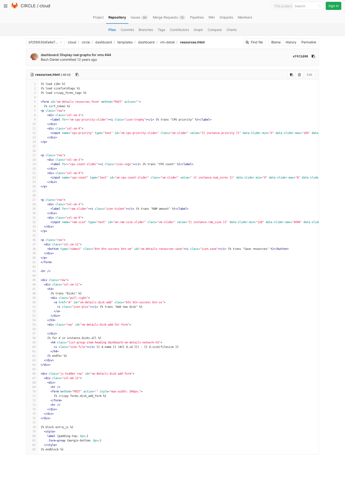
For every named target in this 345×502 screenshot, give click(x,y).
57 (34, 333)
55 (34, 324)
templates (125, 42)
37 (34, 244)
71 (34, 396)
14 (34, 142)
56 (34, 329)
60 (34, 347)
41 (34, 262)
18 (34, 159)
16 (34, 150)
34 (34, 231)
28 (34, 204)
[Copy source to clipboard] (292, 74)
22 (34, 177)
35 (34, 235)
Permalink (308, 42)
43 (34, 271)
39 (34, 253)
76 (34, 418)
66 (34, 373)
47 (34, 289)
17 (34, 155)
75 (34, 413)
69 (34, 387)
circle (86, 42)
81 (34, 440)
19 (34, 164)
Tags (161, 30)
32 (34, 222)
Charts (231, 30)
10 (34, 124)
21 (34, 173)
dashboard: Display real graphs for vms (73, 55)
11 (34, 128)
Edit (309, 74)
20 (34, 168)
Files (112, 30)
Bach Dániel (50, 59)
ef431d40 (300, 56)
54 (34, 320)
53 (34, 315)
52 (34, 311)
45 (34, 280)
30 (34, 213)
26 (34, 195)
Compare (215, 30)
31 (34, 217)
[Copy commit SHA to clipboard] (313, 56)
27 (34, 200)
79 (34, 431)
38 (34, 249)
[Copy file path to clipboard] (77, 74)
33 (34, 226)
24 (34, 186)
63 (34, 360)
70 (34, 391)
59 (34, 342)
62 (34, 355)
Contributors (179, 30)
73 (34, 405)
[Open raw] (299, 74)
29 (34, 208)
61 (34, 351)
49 (34, 298)
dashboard (103, 42)
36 (34, 240)
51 (34, 306)
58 (34, 338)
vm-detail (167, 42)
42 (34, 266)
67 (34, 378)
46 (34, 284)
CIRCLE (28, 5)
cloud (44, 5)
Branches (146, 30)
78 (34, 427)
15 (34, 146)
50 (34, 302)
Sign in (333, 6)
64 (34, 364)
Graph (198, 30)
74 (34, 409)
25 (34, 191)
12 (34, 133)
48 (34, 293)
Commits (127, 30)
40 (34, 257)
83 (34, 449)
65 (34, 369)
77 (34, 422)
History (291, 42)
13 (34, 137)
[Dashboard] (14, 8)
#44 (108, 55)
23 (34, 182)
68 (34, 382)
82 (34, 445)
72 (34, 400)
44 (34, 275)
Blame (276, 42)
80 (34, 436)
